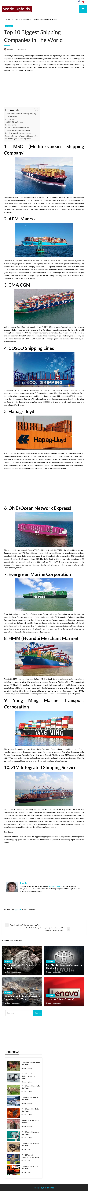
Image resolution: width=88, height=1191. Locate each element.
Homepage (7, 19)
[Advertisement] (44, 90)
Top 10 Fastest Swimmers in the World (30, 1156)
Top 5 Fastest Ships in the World (30, 1098)
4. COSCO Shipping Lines (14, 122)
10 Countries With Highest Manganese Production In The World (21, 997)
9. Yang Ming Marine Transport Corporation (21, 136)
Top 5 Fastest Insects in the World (31, 1087)
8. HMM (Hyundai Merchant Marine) (18, 133)
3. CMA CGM (10, 119)
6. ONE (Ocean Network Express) (17, 128)
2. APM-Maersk (11, 116)
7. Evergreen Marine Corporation (17, 130)
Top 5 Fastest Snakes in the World (31, 1144)
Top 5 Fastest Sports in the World (30, 1133)
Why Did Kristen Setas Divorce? (30, 1121)
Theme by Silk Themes (44, 1188)
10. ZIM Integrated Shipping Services (18, 139)
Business (17, 19)
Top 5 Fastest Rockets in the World (31, 1110)
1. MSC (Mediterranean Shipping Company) (20, 114)
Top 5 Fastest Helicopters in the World (28, 1076)
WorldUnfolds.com (55, 886)
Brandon (10, 49)
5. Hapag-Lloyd (10, 125)
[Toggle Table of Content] (34, 110)
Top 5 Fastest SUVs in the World (30, 1167)
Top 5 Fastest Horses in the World (31, 1063)
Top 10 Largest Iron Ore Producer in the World (20, 966)
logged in (17, 909)
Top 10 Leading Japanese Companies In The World (64, 966)
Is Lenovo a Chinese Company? (60, 999)
